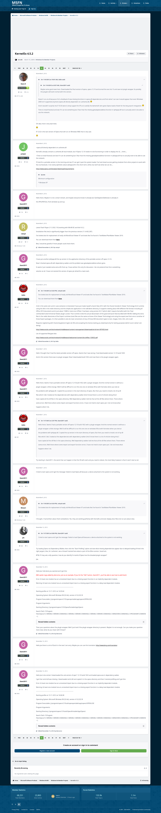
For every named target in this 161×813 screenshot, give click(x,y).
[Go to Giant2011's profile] (23, 197)
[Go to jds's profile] (23, 530)
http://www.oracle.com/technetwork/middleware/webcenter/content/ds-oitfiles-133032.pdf (67, 338)
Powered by (141, 809)
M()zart (23, 508)
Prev (19, 68)
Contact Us (24, 809)
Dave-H (23, 84)
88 (23, 68)
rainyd (23, 234)
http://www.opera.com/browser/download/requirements (55, 169)
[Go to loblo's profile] (23, 288)
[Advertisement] (80, 33)
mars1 (58, 795)
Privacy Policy (15, 809)
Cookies (32, 809)
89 (27, 68)
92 (38, 68)
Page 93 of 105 (76, 68)
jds (23, 538)
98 (59, 68)
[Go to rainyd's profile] (23, 226)
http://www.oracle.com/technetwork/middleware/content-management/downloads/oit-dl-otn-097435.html (72, 329)
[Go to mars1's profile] (53, 796)
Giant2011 (23, 204)
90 (30, 68)
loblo (23, 295)
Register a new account (47, 751)
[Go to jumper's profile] (23, 147)
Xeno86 (20, 60)
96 (52, 68)
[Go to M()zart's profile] (23, 501)
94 (45, 68)
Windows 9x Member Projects (45, 60)
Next (64, 68)
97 (56, 68)
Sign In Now (114, 751)
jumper (23, 154)
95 (48, 68)
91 (34, 68)
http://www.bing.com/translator (106, 645)
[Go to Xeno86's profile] (16, 60)
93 (41, 68)
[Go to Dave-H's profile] (23, 77)
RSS (39, 809)
